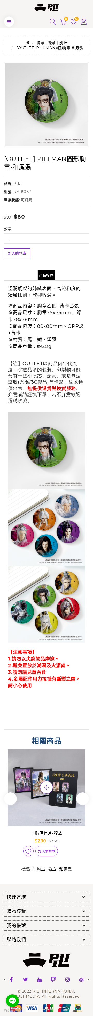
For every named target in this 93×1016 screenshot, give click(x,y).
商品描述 (46, 275)
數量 (7, 229)
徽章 (52, 869)
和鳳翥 (65, 869)
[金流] (46, 1007)
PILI (17, 183)
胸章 (41, 869)
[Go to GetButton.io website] (12, 1010)
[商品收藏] (28, 851)
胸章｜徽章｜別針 (52, 42)
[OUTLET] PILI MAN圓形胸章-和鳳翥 (50, 48)
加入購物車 (17, 253)
